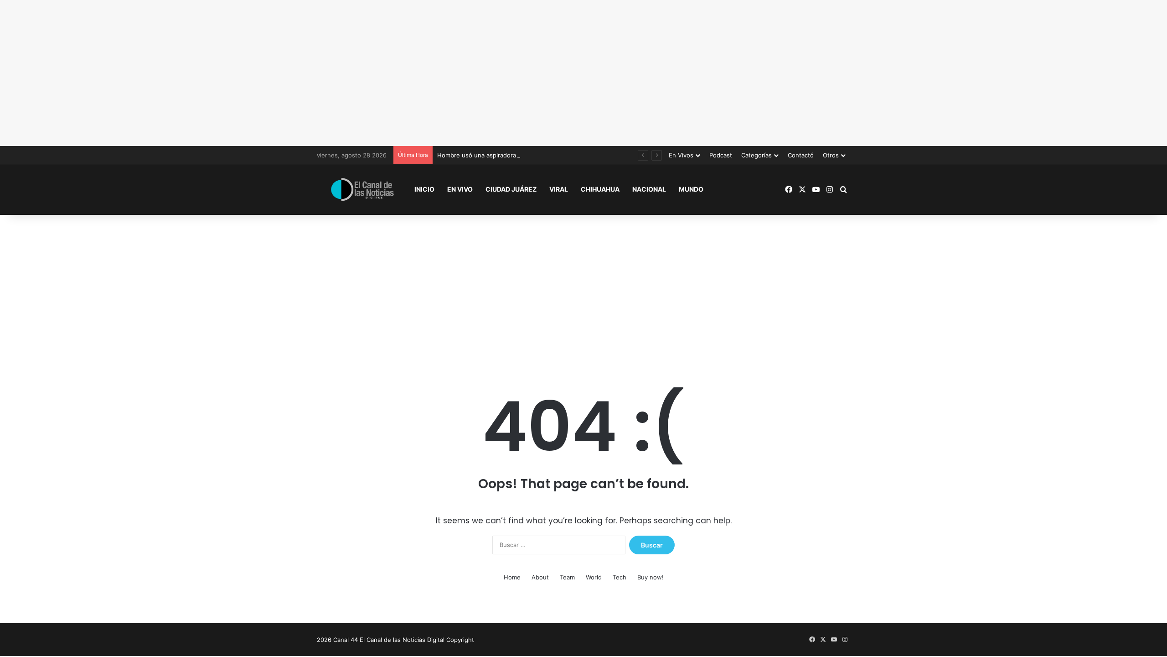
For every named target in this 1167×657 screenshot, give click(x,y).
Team (567, 577)
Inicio (424, 189)
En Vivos (681, 155)
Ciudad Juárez (511, 189)
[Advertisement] (583, 73)
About (540, 577)
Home (512, 577)
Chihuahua (600, 189)
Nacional (649, 189)
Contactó (801, 155)
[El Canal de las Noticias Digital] (362, 190)
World (594, 577)
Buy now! (650, 577)
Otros (831, 155)
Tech (619, 577)
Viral (558, 189)
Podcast (720, 155)
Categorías (756, 155)
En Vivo (460, 189)
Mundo (691, 189)
